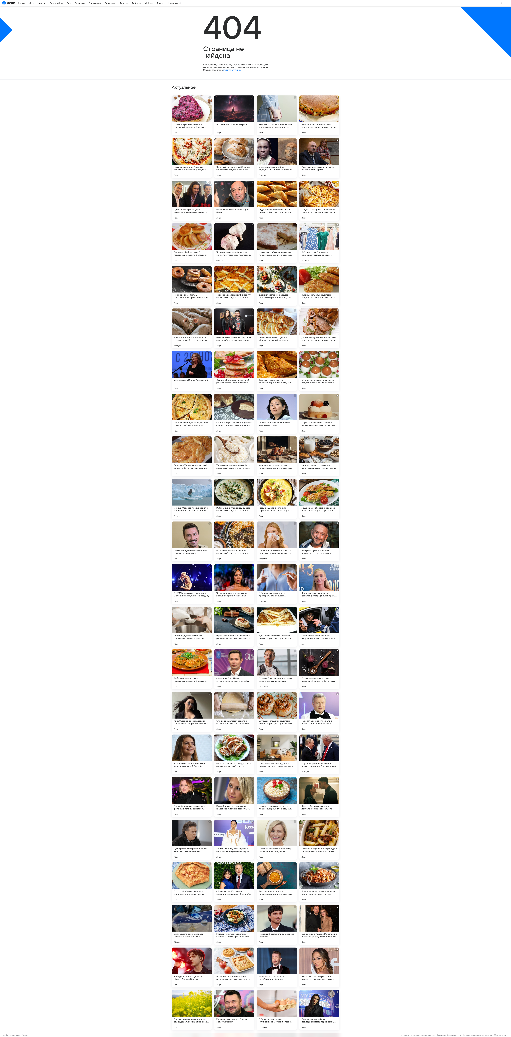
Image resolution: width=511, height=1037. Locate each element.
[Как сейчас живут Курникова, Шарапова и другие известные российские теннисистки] (234, 797)
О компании (15, 1035)
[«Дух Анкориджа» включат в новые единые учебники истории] (319, 754)
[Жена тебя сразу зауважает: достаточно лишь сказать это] (319, 797)
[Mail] (4, 3)
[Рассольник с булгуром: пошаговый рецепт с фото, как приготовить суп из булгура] (277, 882)
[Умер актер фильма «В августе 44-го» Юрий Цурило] (319, 158)
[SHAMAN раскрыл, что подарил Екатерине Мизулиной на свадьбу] (192, 584)
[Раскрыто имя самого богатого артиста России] (234, 1010)
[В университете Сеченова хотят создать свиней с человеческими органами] (192, 328)
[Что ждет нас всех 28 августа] (234, 115)
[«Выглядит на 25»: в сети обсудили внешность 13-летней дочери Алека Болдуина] (234, 882)
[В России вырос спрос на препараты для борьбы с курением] (277, 584)
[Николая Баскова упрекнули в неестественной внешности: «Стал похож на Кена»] (319, 712)
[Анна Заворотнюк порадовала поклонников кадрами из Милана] (192, 712)
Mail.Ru (5, 1035)
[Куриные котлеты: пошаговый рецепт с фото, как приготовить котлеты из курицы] (319, 286)
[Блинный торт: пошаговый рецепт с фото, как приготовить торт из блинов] (234, 414)
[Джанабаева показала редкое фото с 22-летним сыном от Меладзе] (192, 797)
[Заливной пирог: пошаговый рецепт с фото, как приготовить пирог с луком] (319, 115)
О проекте (405, 1035)
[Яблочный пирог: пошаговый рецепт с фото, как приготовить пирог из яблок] (234, 967)
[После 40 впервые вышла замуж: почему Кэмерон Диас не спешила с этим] (277, 840)
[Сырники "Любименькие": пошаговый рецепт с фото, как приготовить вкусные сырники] (192, 243)
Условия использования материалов (477, 1035)
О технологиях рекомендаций (422, 1035)
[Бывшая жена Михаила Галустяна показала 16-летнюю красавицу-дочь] (234, 328)
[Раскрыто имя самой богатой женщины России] (277, 414)
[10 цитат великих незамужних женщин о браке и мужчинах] (234, 584)
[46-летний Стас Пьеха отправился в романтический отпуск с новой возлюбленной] (234, 669)
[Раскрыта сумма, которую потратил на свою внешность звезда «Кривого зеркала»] (319, 541)
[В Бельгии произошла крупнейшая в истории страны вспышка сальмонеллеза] (277, 1010)
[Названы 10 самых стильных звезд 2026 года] (277, 925)
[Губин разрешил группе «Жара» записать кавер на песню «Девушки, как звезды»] (192, 840)
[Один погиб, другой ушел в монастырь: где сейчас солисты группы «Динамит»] (192, 201)
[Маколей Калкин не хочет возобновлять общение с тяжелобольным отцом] (277, 967)
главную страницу (232, 70)
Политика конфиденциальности (449, 1035)
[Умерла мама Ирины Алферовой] (192, 371)
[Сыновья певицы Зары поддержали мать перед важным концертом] (319, 1010)
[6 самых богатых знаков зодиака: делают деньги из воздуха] (277, 669)
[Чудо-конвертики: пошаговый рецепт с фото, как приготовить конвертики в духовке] (277, 201)
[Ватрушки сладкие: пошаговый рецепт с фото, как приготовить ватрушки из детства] (277, 712)
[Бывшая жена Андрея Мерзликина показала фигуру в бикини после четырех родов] (319, 925)
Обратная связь (500, 1035)
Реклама (25, 1035)
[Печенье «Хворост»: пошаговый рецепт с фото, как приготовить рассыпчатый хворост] (192, 456)
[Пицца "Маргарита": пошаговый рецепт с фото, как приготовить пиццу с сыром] (319, 201)
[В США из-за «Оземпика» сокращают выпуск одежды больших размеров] (319, 243)
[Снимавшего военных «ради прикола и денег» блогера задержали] (192, 925)
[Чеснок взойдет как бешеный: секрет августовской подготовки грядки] (234, 243)
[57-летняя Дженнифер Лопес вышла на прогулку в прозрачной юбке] (319, 967)
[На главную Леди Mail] (10, 3)
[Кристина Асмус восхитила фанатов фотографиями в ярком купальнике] (319, 584)
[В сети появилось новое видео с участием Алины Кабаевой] (192, 754)
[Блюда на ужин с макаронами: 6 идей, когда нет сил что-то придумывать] (319, 882)
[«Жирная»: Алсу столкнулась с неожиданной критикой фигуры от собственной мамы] (234, 840)
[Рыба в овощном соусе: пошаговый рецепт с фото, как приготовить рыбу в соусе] (192, 669)
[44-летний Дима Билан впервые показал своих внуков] (192, 541)
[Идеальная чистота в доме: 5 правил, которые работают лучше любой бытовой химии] (277, 754)
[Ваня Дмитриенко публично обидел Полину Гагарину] (192, 967)
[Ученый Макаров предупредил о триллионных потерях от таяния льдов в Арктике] (192, 499)
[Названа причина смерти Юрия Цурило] (234, 201)
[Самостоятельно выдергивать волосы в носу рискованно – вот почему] (277, 541)
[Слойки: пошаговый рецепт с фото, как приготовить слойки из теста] (234, 712)
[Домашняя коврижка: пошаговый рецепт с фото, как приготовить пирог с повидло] (277, 627)
